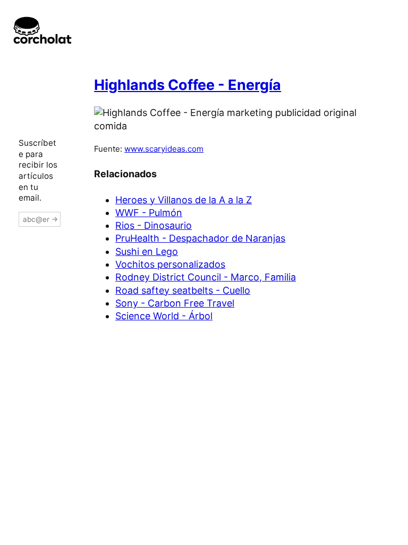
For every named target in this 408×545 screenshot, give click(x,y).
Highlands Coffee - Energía (187, 85)
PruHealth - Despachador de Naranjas (200, 238)
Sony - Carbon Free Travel (174, 303)
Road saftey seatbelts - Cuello (182, 290)
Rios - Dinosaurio (153, 225)
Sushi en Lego (146, 251)
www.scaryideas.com (163, 149)
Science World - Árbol (163, 315)
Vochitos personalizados (170, 264)
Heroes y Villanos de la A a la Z (183, 199)
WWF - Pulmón (148, 212)
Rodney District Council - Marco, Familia (205, 277)
